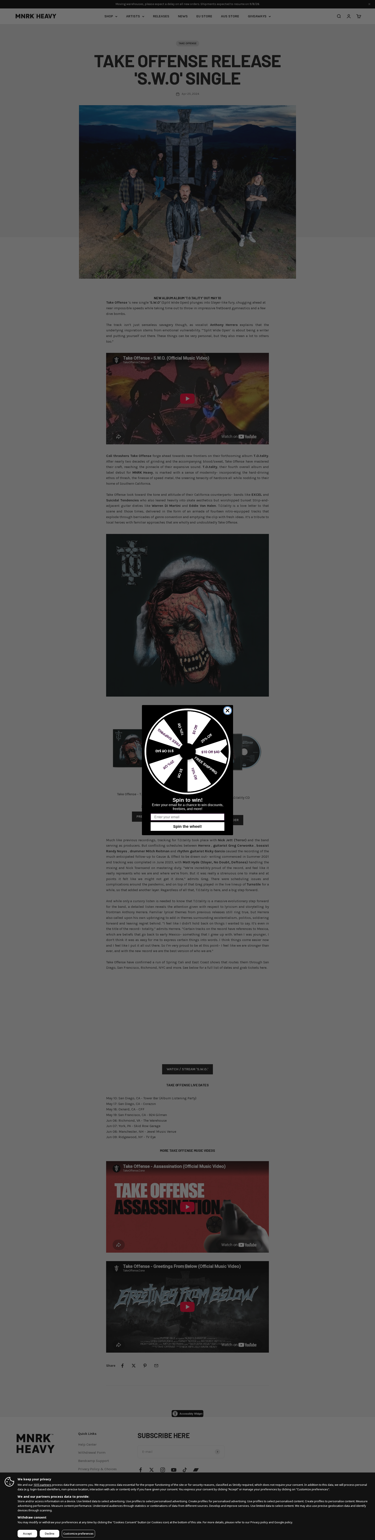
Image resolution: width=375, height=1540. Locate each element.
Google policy (283, 1522)
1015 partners (42, 1485)
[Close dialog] (227, 710)
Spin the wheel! (187, 826)
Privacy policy (259, 1522)
